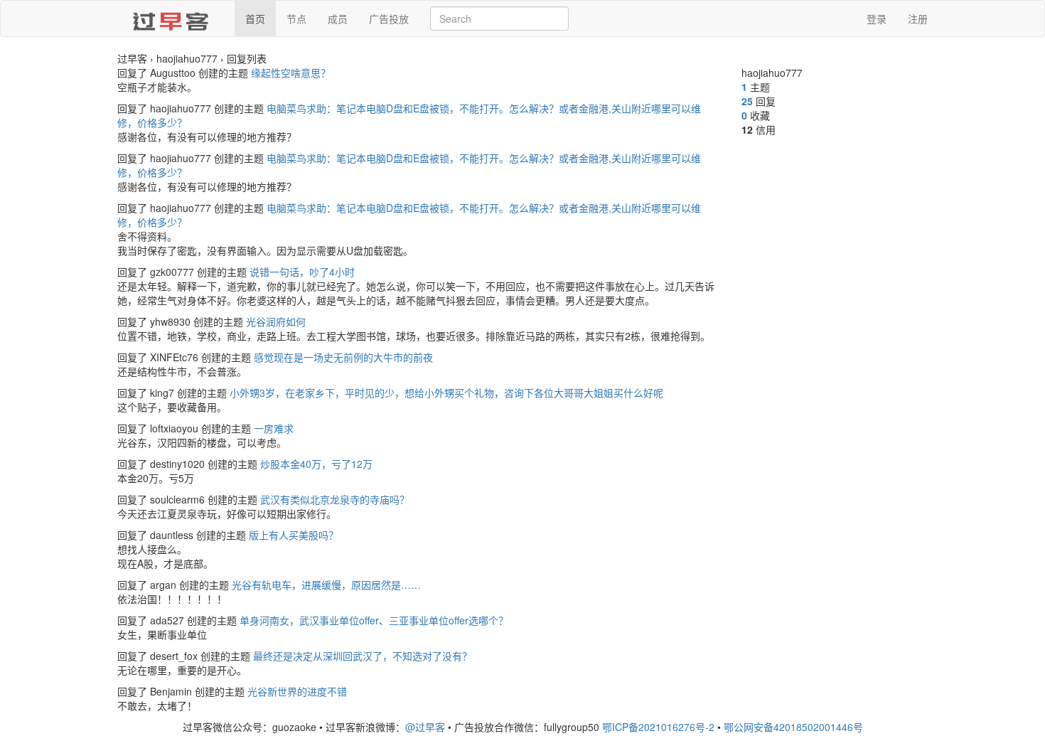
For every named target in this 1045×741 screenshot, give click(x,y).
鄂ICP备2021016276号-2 (658, 727)
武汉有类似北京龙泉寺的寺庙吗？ (334, 499)
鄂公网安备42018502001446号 (793, 727)
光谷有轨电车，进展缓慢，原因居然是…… (326, 584)
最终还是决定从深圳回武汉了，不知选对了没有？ (362, 656)
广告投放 (389, 18)
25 (747, 101)
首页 (255, 18)
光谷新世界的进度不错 (297, 691)
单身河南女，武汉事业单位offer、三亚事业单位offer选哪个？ (374, 620)
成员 (338, 18)
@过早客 (425, 727)
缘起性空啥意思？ (291, 72)
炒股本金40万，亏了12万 (316, 464)
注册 (918, 18)
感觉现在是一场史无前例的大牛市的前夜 (343, 357)
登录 (876, 18)
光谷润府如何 (276, 321)
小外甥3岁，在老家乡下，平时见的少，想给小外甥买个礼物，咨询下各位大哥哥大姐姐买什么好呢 (446, 392)
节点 (296, 18)
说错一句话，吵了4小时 (302, 272)
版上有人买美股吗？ (293, 535)
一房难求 (274, 428)
